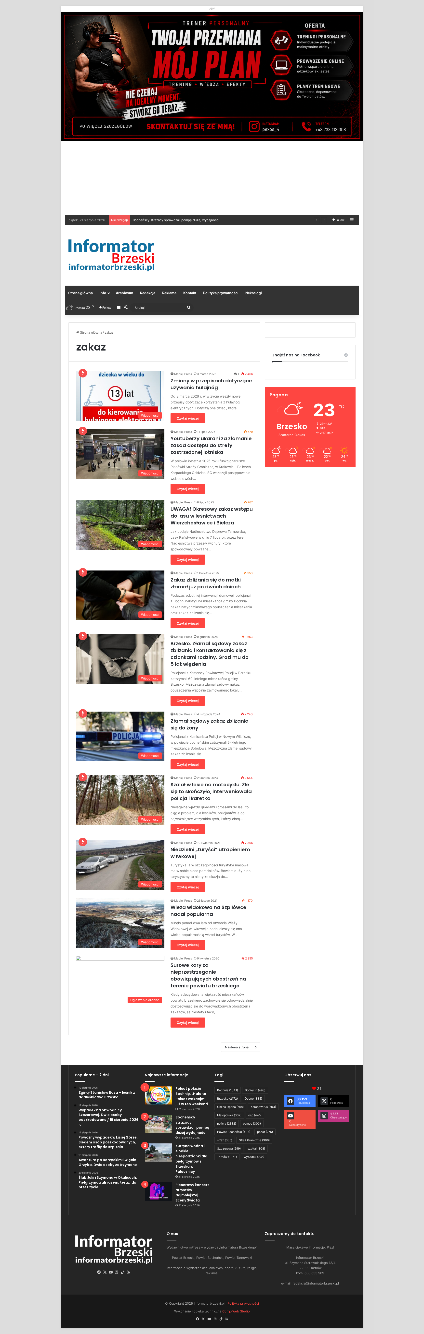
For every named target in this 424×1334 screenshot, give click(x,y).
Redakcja (147, 293)
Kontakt (189, 293)
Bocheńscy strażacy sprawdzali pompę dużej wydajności (192, 1125)
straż (224, 1140)
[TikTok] (123, 1272)
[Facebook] (99, 1272)
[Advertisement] (212, 178)
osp (255, 1115)
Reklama (169, 293)
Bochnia (227, 1090)
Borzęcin (255, 1090)
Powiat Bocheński (233, 1132)
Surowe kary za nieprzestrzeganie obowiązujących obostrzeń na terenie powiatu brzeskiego (208, 975)
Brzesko (227, 1098)
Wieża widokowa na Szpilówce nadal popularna (208, 911)
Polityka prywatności (220, 293)
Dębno (253, 1098)
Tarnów (227, 1157)
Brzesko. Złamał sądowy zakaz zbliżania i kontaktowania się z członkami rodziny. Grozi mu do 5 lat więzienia (210, 653)
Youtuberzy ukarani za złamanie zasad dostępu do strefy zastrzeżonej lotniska (211, 445)
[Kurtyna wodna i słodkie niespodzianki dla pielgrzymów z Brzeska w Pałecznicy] (158, 1152)
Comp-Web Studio (236, 1311)
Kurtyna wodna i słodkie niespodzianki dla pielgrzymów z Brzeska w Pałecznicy (193, 220)
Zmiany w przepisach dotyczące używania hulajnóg (211, 384)
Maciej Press (183, 374)
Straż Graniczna (254, 1140)
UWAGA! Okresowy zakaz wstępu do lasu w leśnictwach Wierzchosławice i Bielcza (212, 516)
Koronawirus (263, 1107)
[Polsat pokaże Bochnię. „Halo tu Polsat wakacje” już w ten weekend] (158, 1095)
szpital (256, 1148)
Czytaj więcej (188, 418)
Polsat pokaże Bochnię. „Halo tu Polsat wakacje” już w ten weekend (191, 1096)
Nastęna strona (237, 1047)
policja (226, 1123)
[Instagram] (117, 1272)
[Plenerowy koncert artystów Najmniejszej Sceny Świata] (158, 1191)
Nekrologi (253, 293)
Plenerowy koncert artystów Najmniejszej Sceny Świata (192, 1192)
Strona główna (80, 293)
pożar (265, 1132)
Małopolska (229, 1115)
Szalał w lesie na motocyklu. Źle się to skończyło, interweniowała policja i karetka (211, 791)
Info (103, 293)
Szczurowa (229, 1148)
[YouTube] (111, 1272)
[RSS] (129, 1272)
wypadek (254, 1157)
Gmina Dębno (230, 1107)
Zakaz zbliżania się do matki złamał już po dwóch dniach (206, 583)
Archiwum (124, 293)
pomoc (252, 1123)
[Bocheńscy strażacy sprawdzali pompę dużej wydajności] (158, 1124)
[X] (105, 1272)
